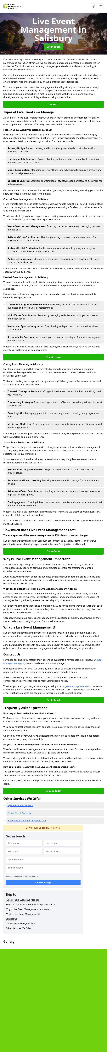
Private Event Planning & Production (27, 820)
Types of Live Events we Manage (22, 899)
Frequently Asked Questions (20, 923)
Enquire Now (53, 357)
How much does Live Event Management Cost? (30, 904)
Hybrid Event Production (20, 805)
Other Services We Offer (18, 928)
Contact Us (54, 104)
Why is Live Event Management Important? (28, 909)
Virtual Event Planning (19, 813)
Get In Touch (54, 46)
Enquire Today (53, 790)
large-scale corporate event (76, 686)
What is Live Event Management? (23, 914)
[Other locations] (94, 6)
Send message (43, 882)
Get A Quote (53, 551)
